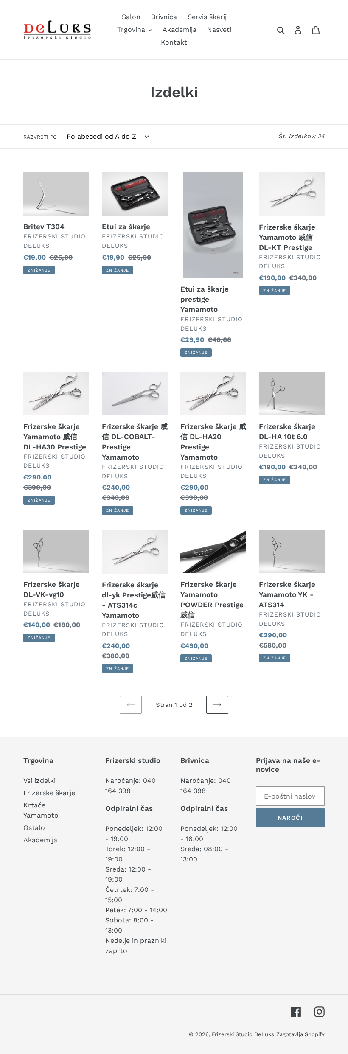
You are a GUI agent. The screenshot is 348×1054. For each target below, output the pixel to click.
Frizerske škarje (49, 793)
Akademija (40, 840)
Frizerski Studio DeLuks (243, 1034)
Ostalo (34, 828)
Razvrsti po (40, 137)
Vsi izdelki (39, 780)
